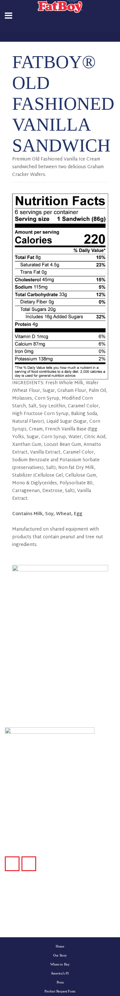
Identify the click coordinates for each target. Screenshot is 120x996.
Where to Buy (59, 964)
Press (60, 982)
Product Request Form (60, 991)
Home (60, 946)
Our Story (60, 955)
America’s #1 (60, 973)
